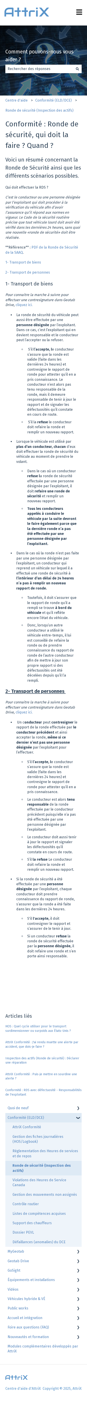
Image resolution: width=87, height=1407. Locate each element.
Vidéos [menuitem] (13, 1289)
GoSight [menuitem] (14, 1270)
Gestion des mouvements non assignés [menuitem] (44, 1194)
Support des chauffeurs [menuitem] (32, 1223)
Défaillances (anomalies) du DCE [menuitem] (39, 1242)
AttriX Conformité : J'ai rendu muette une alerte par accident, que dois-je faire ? (41, 1044)
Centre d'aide (16, 100)
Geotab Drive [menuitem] (18, 1261)
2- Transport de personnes (28, 272)
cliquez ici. (24, 305)
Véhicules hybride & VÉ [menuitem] (26, 1299)
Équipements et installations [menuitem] (31, 1280)
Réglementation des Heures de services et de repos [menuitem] (45, 1153)
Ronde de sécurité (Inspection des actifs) (39, 110)
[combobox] (39, 69)
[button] (78, 1108)
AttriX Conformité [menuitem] (26, 1127)
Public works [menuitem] (18, 1308)
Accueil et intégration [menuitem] (25, 1318)
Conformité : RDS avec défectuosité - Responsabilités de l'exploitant (43, 1092)
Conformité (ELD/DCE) (53, 100)
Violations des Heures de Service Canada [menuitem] (39, 1182)
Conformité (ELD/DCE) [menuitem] (26, 1117)
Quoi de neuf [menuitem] (18, 1108)
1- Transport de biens (23, 262)
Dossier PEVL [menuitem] (23, 1232)
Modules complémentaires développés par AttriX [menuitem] (43, 1348)
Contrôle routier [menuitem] (25, 1204)
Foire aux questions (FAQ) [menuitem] (28, 1327)
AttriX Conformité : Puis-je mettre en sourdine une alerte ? (41, 1076)
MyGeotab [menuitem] (16, 1251)
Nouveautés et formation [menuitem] (28, 1337)
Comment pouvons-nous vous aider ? (39, 56)
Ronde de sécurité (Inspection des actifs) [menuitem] (41, 1168)
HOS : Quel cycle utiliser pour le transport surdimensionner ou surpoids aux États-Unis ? (38, 1028)
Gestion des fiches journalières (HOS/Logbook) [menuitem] (37, 1139)
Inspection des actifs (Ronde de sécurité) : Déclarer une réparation (42, 1060)
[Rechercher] (77, 69)
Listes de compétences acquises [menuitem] (39, 1213)
